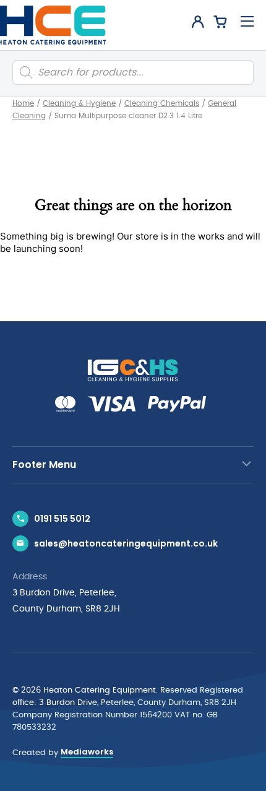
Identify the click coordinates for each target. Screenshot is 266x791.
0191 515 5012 (62, 518)
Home (23, 103)
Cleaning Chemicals (161, 103)
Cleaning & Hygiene (79, 103)
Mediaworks (87, 752)
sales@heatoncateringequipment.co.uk (126, 543)
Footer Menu (44, 464)
